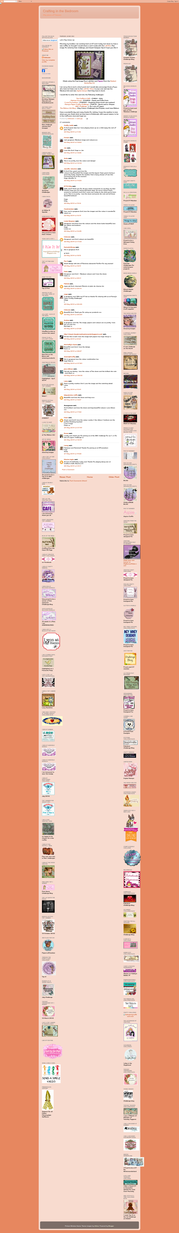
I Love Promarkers (71, 102)
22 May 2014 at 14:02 (73, 163)
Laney (66, 445)
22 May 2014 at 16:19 (72, 215)
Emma (66, 433)
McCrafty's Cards (70, 344)
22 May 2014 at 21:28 (72, 328)
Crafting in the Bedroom (60, 11)
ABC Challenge (81, 106)
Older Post (114, 477)
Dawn (66, 417)
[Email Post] (86, 118)
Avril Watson (45, 68)
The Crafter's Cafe (83, 98)
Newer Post (65, 477)
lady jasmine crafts (71, 395)
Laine (66, 381)
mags (66, 294)
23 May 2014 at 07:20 (73, 363)
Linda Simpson (69, 221)
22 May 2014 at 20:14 (73, 288)
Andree (66, 320)
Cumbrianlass (69, 209)
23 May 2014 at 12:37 (72, 400)
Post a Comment (68, 469)
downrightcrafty (69, 356)
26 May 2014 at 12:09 (73, 440)
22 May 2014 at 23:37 (73, 351)
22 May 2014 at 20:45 (73, 304)
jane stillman (68, 369)
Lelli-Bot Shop (88, 89)
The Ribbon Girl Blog (68, 108)
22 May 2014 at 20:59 (73, 314)
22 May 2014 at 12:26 (72, 153)
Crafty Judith (68, 125)
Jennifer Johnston (70, 169)
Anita (66, 158)
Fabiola (66, 283)
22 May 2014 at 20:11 (72, 278)
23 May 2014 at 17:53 (72, 412)
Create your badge (46, 73)
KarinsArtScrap (69, 247)
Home (90, 477)
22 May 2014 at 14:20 (73, 180)
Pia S (66, 261)
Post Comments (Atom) (78, 481)
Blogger (111, 1226)
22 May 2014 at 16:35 (72, 231)
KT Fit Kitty (68, 186)
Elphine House (76, 100)
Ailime (96, 1226)
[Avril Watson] (43, 72)
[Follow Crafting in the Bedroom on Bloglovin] (50, 41)
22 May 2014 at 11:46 (72, 132)
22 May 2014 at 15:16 (72, 203)
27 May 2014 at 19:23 (72, 453)
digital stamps (82, 91)
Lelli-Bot (108, 46)
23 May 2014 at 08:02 (73, 375)
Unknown (67, 237)
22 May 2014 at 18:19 (72, 266)
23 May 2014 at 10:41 (72, 389)
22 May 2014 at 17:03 (72, 241)
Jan (65, 148)
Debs (66, 271)
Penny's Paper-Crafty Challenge (77, 104)
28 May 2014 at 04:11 (72, 466)
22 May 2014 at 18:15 (72, 255)
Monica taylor (69, 459)
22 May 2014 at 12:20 (73, 142)
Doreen (66, 137)
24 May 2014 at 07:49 (73, 427)
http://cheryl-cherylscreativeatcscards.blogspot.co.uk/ (83, 334)
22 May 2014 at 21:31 (72, 339)
